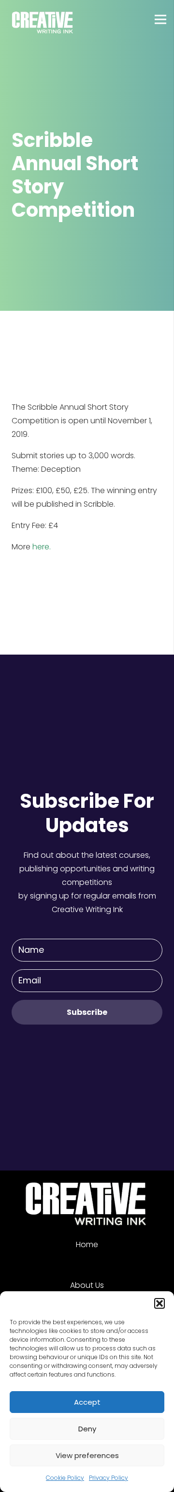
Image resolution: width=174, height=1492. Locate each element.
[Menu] (160, 19)
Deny (87, 1429)
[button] (159, 1303)
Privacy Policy (108, 1478)
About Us (87, 1285)
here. (41, 546)
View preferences (87, 1455)
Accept (87, 1402)
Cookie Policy (65, 1478)
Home (87, 1244)
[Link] (43, 19)
